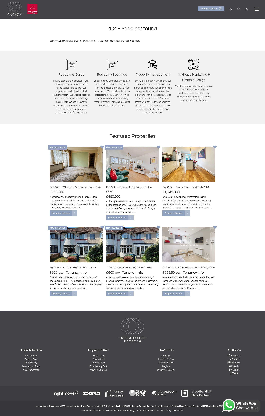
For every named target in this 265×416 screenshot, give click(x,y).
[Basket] (230, 9)
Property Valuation (166, 369)
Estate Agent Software (135, 410)
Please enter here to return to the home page (117, 40)
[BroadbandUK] (196, 395)
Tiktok (235, 373)
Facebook (235, 355)
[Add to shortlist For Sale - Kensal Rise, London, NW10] (215, 147)
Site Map (160, 410)
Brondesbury (31, 362)
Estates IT (151, 410)
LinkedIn (235, 366)
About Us (166, 355)
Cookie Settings (178, 410)
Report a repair (209, 8)
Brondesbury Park (31, 366)
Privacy (168, 410)
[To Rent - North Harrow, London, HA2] (76, 244)
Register (166, 366)
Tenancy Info (76, 272)
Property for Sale (166, 359)
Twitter (235, 359)
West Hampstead (31, 369)
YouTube (235, 369)
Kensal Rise (31, 355)
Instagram (235, 362)
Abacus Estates (99, 410)
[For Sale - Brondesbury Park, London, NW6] (132, 164)
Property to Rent (166, 362)
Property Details (61, 213)
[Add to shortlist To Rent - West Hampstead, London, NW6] (215, 228)
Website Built (111, 410)
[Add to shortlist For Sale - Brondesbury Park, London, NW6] (158, 147)
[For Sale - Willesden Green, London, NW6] (76, 164)
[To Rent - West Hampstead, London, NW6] (188, 244)
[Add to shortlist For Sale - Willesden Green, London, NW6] (102, 147)
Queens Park (31, 359)
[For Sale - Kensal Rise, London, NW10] (188, 164)
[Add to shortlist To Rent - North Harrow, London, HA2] (102, 228)
